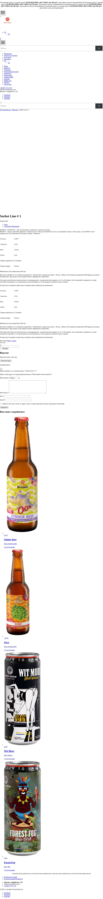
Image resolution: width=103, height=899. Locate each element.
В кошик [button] (12, 547)
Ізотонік (7, 79)
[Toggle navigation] (3, 13)
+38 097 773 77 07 (6, 88)
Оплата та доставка (10, 55)
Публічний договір (10, 877)
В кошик (5, 348)
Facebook (7, 95)
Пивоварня (8, 54)
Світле (14, 341)
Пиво (6, 66)
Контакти (7, 59)
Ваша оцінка (5, 378)
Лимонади (7, 73)
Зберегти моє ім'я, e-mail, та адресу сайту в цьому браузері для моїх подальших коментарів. (33, 404)
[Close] (1, 102)
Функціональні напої (11, 72)
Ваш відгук (4, 392)
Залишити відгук (6, 360)
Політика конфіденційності (13, 879)
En (9, 34)
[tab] (53, 225)
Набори (6, 82)
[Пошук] (98, 48)
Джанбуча (7, 70)
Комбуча (7, 68)
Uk (5, 32)
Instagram (7, 97)
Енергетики (8, 75)
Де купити (7, 57)
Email (2, 400)
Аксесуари (7, 84)
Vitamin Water (8, 77)
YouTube (7, 98)
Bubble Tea (7, 81)
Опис (6, 224)
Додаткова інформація (11, 226)
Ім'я (2, 396)
